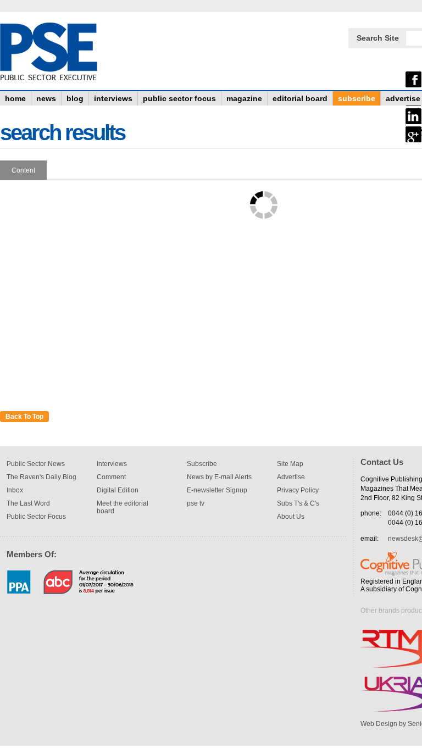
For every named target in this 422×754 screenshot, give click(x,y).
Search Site (378, 38)
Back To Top (24, 416)
